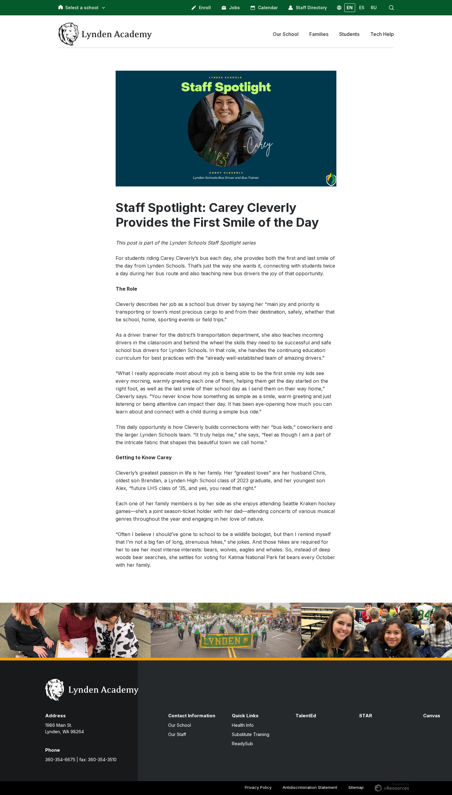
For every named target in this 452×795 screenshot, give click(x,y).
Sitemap (356, 787)
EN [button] (350, 7)
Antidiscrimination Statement (310, 787)
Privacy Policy (258, 787)
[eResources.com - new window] (392, 787)
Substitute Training (250, 734)
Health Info (243, 725)
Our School (179, 725)
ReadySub (242, 743)
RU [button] (374, 7)
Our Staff (177, 734)
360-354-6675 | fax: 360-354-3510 (81, 759)
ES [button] (361, 7)
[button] (391, 7)
